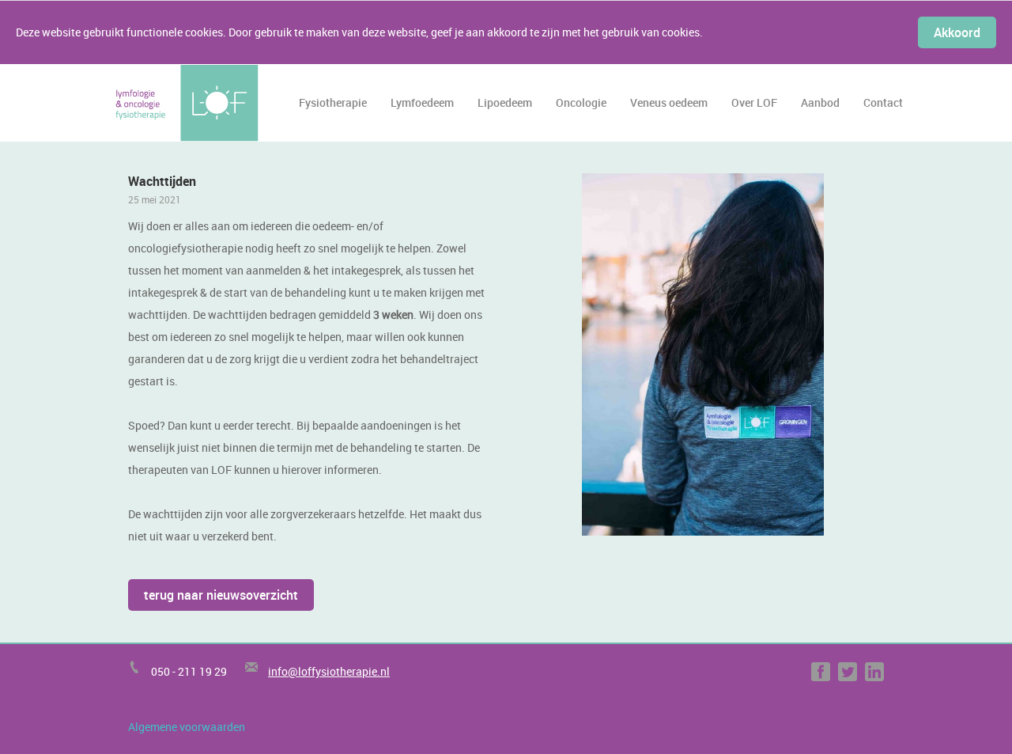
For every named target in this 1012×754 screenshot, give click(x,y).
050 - (164, 671)
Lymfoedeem (422, 102)
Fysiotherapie (333, 102)
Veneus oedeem (669, 102)
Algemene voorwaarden (186, 726)
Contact (883, 102)
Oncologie (581, 102)
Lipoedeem (505, 102)
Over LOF (754, 102)
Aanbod (820, 102)
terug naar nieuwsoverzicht (221, 595)
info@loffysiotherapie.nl (329, 671)
